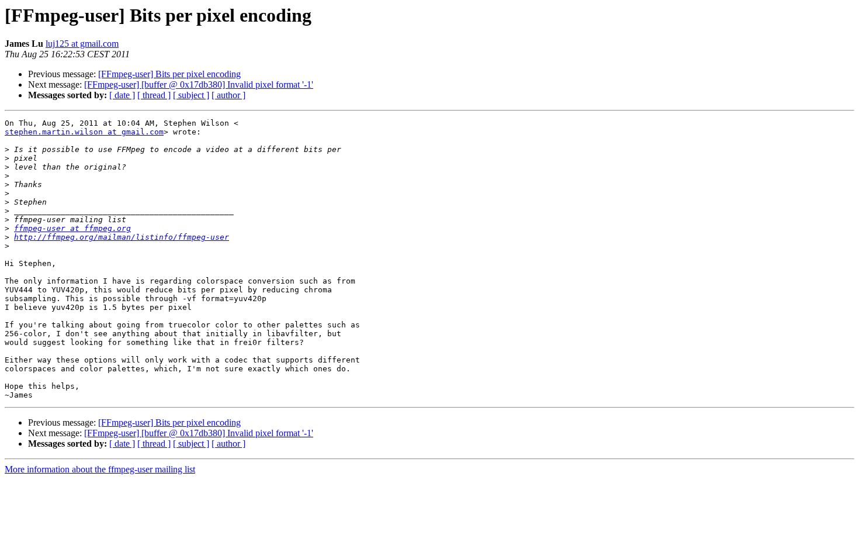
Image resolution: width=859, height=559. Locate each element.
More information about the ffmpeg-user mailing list (100, 469)
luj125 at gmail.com (82, 44)
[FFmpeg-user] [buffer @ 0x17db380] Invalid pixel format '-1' (198, 84)
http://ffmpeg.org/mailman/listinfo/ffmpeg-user (121, 237)
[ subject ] (191, 95)
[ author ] (228, 95)
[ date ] (122, 95)
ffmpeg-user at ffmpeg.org (72, 228)
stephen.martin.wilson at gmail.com (84, 131)
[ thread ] (154, 95)
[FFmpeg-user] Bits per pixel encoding (169, 74)
